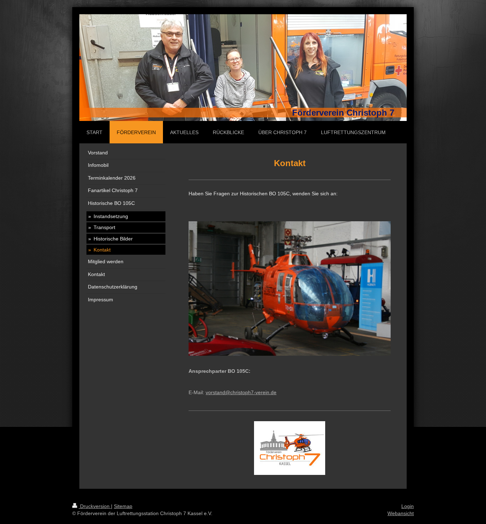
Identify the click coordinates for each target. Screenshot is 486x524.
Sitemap (123, 506)
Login (407, 506)
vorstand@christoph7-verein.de (241, 392)
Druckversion (95, 506)
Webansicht (400, 513)
